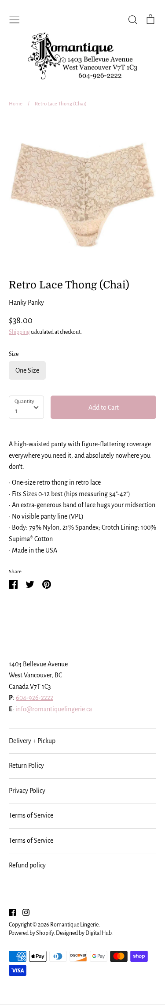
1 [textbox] (16, 411)
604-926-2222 (34, 697)
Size (13, 354)
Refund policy (27, 865)
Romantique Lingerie (74, 925)
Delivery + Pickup (32, 740)
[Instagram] (22, 911)
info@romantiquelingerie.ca (53, 709)
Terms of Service (31, 815)
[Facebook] (9, 911)
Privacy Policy (27, 790)
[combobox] (26, 407)
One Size (27, 370)
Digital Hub (98, 933)
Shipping (19, 332)
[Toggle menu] (14, 19)
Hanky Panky (26, 302)
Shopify (45, 933)
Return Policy (26, 765)
